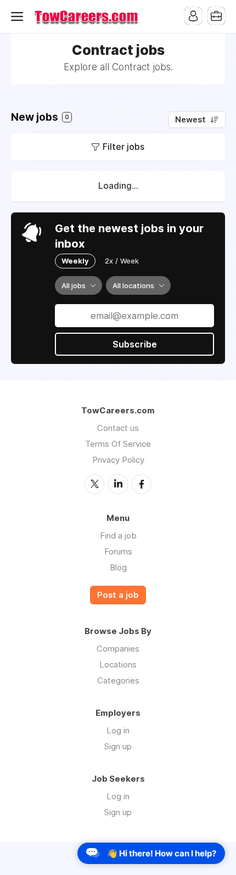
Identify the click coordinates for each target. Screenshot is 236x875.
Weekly (75, 260)
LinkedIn (118, 484)
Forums (118, 551)
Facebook (141, 484)
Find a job (118, 535)
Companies (118, 648)
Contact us (118, 428)
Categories (118, 680)
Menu (19, 16)
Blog (118, 567)
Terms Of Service (118, 444)
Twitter (94, 484)
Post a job (118, 595)
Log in (118, 730)
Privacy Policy (118, 460)
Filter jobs (123, 146)
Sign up (118, 746)
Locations (118, 664)
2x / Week (122, 260)
